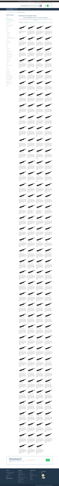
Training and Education (9, 77)
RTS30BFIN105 (21, 40)
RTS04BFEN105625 (48, 393)
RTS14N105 (46, 175)
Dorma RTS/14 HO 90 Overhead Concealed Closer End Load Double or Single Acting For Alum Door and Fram (39, 179)
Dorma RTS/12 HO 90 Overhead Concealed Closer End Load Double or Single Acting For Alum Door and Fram (39, 133)
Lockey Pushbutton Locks (10, 54)
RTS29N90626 (38, 230)
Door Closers (8, 32)
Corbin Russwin (8, 26)
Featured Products (8, 79)
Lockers (7, 85)
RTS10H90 (37, 107)
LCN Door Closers (9, 53)
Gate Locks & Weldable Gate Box (22, 477)
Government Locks (20, 478)
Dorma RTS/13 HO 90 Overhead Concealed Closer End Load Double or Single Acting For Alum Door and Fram (39, 156)
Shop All (7, 17)
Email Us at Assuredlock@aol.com (36, 1)
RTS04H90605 (38, 426)
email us (36, 20)
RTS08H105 (29, 62)
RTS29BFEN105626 (22, 219)
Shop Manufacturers (9, 19)
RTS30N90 (20, 51)
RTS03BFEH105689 (48, 252)
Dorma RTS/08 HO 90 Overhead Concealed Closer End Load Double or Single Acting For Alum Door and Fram (39, 66)
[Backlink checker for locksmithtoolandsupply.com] (43, 477)
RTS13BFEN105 (38, 141)
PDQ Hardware (8, 60)
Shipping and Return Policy (33, 475)
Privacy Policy (31, 474)
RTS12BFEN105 (38, 119)
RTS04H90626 (21, 437)
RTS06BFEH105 (47, 230)
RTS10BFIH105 (47, 96)
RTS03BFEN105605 (39, 306)
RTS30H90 (37, 40)
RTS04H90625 (47, 426)
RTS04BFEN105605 (39, 393)
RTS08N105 (46, 62)
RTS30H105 (29, 40)
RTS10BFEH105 (29, 96)
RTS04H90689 (21, 295)
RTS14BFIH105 (47, 164)
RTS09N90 (20, 96)
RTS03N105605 (29, 350)
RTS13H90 (37, 152)
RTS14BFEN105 (38, 164)
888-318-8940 (50, 19)
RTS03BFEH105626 (30, 306)
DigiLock (19, 476)
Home (7, 12)
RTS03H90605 (38, 339)
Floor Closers (8, 36)
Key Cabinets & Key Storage (21, 474)
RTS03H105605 (47, 328)
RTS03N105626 (47, 350)
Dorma (7, 31)
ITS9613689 (20, 29)
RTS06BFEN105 (21, 241)
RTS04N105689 (29, 295)
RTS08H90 (37, 62)
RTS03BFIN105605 (22, 328)
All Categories (10, 9)
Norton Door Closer (9, 57)
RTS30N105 (46, 40)
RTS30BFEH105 (29, 29)
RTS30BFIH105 (47, 29)
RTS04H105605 (47, 415)
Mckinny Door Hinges (9, 56)
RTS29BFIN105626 (39, 219)
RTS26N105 (29, 208)
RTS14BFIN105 (21, 175)
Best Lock (8, 23)
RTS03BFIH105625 (39, 317)
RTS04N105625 (38, 437)
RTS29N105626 (29, 230)
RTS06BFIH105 (29, 241)
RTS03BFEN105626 (22, 317)
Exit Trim (8, 35)
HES (7, 45)
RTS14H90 (37, 175)
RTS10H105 (29, 107)
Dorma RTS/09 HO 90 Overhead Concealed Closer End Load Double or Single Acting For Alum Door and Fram (39, 88)
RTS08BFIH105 (47, 51)
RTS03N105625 (38, 350)
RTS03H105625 (21, 339)
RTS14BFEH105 (29, 164)
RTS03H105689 (47, 263)
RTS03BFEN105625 (48, 306)
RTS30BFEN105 (38, 29)
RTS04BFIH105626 (47, 404)
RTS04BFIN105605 (22, 415)
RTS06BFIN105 (38, 241)
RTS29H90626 (21, 230)
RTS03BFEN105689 (22, 263)
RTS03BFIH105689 (30, 263)
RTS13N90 (20, 164)
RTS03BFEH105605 (48, 295)
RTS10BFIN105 (21, 107)
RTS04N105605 (29, 437)
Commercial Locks (8, 83)
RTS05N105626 (29, 382)
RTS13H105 (29, 152)
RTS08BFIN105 (21, 62)
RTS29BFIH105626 (30, 219)
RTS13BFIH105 (47, 141)
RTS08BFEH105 (29, 51)
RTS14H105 (29, 175)
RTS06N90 (37, 252)
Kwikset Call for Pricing (9, 51)
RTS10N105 (46, 107)
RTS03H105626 (29, 339)
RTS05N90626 (38, 382)
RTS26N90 (37, 208)
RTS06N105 (29, 252)
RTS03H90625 (47, 339)
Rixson (7, 62)
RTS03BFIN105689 (39, 263)
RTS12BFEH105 (29, 119)
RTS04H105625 (21, 426)
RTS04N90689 (38, 295)
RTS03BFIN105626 (39, 328)
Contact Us (31, 477)
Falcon (7, 39)
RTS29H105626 (47, 219)
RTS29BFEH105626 (48, 208)
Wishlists (31, 478)
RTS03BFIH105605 (30, 317)
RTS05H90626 (21, 382)
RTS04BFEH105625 (22, 393)
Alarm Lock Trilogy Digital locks (10, 20)
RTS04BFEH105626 (30, 393)
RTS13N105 (46, 152)
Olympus (8, 59)
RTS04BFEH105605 (48, 382)
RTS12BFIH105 (47, 119)
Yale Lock (8, 68)
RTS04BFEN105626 (22, 404)
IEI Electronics (8, 48)
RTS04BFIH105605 (30, 404)
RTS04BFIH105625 (39, 404)
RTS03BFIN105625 (30, 328)
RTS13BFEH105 (29, 141)
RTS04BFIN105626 (39, 415)
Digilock (7, 29)
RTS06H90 (20, 252)
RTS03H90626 (21, 350)
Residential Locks (8, 81)
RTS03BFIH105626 (47, 317)
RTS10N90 (20, 119)
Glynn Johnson (8, 42)
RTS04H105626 (29, 426)
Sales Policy (31, 479)
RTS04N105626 (47, 437)
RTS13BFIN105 (21, 152)
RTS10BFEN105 (38, 96)
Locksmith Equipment (9, 75)
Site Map (31, 476)
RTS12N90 (20, 141)
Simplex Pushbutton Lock (10, 65)
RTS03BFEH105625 (22, 306)
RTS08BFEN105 (38, 51)
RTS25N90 (20, 208)
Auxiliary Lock (8, 73)
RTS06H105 (46, 241)
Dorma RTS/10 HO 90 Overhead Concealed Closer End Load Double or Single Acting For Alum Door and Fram (39, 111)
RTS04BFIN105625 (30, 415)
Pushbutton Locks (20, 475)
